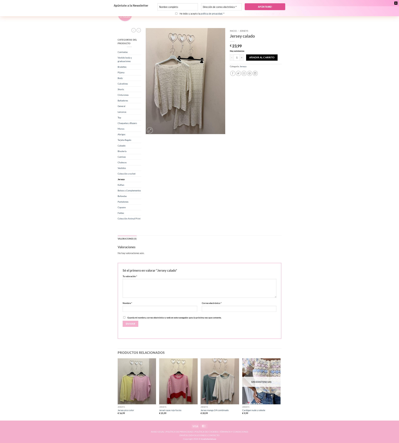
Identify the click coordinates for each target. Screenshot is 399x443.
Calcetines (123, 83)
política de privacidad (211, 13)
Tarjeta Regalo (124, 140)
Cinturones (123, 95)
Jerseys (121, 179)
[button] (150, 130)
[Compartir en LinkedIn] (255, 73)
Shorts (121, 89)
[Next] (280, 389)
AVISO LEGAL (157, 431)
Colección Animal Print (129, 218)
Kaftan (121, 185)
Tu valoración (130, 276)
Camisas (122, 156)
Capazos (122, 207)
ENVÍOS (183, 435)
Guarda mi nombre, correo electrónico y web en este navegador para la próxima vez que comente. (174, 317)
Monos (121, 128)
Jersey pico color (126, 410)
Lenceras (122, 112)
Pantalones (123, 201)
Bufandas (122, 196)
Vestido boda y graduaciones (125, 59)
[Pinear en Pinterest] (249, 73)
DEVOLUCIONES (197, 435)
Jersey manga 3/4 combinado (215, 410)
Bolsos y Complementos (129, 190)
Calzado (121, 145)
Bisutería (122, 151)
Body (120, 78)
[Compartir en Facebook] (232, 73)
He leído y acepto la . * (201, 13)
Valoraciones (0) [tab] (127, 238)
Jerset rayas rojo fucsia (170, 410)
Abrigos (121, 134)
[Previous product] (139, 30)
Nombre (127, 303)
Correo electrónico (212, 303)
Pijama (121, 72)
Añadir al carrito (262, 57)
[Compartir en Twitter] (238, 73)
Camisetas (123, 52)
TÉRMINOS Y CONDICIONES (233, 431)
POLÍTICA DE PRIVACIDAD (179, 431)
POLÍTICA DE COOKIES (206, 431)
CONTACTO (213, 435)
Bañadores (123, 100)
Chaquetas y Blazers (127, 123)
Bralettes (122, 66)
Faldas (121, 213)
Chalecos (122, 162)
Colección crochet (126, 173)
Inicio (233, 31)
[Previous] (117, 389)
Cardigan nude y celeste (253, 410)
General (121, 106)
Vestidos (122, 168)
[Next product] (133, 30)
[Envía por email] (244, 73)
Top (119, 117)
